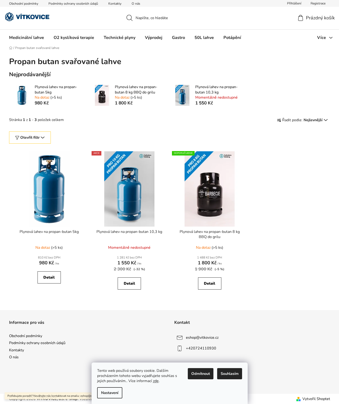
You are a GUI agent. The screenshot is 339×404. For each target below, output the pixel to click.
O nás (136, 3)
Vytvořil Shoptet (316, 398)
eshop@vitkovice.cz (202, 337)
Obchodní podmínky (23, 3)
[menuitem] (26, 37)
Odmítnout (200, 373)
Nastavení (109, 392)
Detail (49, 277)
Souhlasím (230, 373)
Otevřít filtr (30, 137)
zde (156, 380)
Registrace (318, 3)
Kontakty (114, 3)
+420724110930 (201, 348)
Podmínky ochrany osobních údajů (73, 3)
